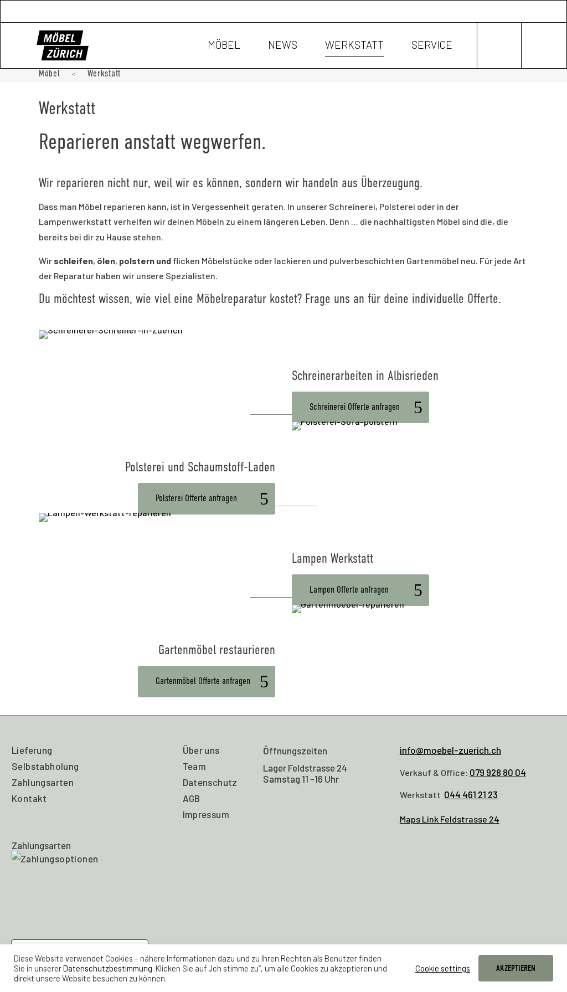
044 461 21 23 (471, 794)
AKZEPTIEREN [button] (515, 968)
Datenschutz (210, 782)
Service (431, 46)
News (282, 46)
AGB (191, 798)
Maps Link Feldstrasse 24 (449, 819)
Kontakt (29, 798)
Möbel (224, 46)
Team (195, 766)
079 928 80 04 (498, 772)
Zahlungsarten (43, 782)
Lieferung (32, 749)
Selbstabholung (45, 766)
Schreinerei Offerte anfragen (355, 407)
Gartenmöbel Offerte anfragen (203, 681)
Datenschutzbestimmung (107, 968)
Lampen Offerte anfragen (349, 589)
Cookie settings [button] (442, 968)
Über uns (201, 749)
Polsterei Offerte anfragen (196, 498)
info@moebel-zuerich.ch (450, 749)
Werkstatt (354, 46)
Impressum (206, 814)
